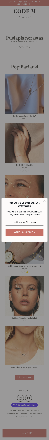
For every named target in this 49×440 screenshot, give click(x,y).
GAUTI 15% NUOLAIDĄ (24, 232)
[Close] (44, 201)
